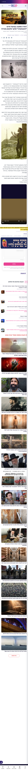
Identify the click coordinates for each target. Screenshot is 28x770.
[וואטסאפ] (4, 37)
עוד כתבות (14, 655)
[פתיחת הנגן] (1, 762)
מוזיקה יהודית (23, 35)
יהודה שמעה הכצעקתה (6, 235)
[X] (6, 37)
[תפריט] (25, 6)
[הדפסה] (11, 37)
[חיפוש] (2, 5)
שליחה (14, 264)
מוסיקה (24, 235)
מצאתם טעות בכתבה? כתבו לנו (21, 231)
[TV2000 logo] (14, 5)
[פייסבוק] (9, 37)
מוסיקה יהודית (17, 235)
